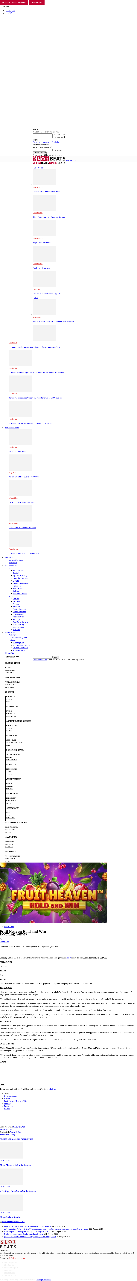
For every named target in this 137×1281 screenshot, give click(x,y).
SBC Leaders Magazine (18, 637)
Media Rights (10, 800)
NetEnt (16, 599)
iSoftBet (16, 591)
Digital (8, 815)
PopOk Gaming (19, 609)
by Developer (11, 565)
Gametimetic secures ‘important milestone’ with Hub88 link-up (35, 398)
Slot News (37, 317)
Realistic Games (19, 617)
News (36, 298)
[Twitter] (11, 950)
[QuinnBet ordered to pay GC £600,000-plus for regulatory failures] (20, 366)
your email (57, 150)
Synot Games (18, 627)
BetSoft (16, 573)
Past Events (10, 859)
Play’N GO (13, 472)
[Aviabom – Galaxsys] (44, 261)
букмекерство (11, 769)
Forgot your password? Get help (46, 142)
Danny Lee (4, 942)
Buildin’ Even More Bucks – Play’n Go (24, 477)
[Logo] (41, 164)
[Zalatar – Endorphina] (20, 445)
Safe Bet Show (19, 650)
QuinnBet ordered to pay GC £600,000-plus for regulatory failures (36, 372)
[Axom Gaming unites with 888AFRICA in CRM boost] (44, 315)
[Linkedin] (26, 950)
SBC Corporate (10, 1262)
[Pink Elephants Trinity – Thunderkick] (20, 546)
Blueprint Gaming (20, 578)
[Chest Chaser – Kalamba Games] (44, 185)
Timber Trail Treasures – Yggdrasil (47, 293)
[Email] (34, 950)
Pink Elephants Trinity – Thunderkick (24, 553)
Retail (7, 702)
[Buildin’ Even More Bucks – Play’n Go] (20, 470)
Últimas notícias (12, 682)
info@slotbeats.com (17, 1258)
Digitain (16, 581)
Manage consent (43, 1279)
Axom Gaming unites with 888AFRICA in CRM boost (54, 321)
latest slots (8, 1106)
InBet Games (18, 588)
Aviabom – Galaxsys (41, 268)
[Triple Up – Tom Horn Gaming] (20, 495)
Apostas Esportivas (13, 754)
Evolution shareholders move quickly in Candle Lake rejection (34, 347)
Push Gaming (18, 614)
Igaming (8, 711)
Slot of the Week (12, 427)
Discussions (10, 830)
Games (8, 667)
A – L (10, 568)
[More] (42, 950)
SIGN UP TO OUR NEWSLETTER (14, 3)
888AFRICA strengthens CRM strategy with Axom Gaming (27, 1226)
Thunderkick (14, 549)
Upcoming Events (12, 856)
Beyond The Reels (20, 648)
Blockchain (10, 786)
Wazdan (16, 630)
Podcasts (12, 640)
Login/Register (11, 827)
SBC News (8, 1270)
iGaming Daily (18, 642)
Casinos (8, 745)
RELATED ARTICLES (7, 1139)
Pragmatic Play (19, 611)
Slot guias (9, 687)
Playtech (16, 606)
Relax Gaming (18, 624)
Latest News (10, 716)
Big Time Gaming (20, 575)
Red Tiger (17, 619)
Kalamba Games (20, 593)
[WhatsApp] (18, 950)
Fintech (8, 783)
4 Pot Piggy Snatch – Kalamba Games (49, 217)
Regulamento (11, 760)
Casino (7, 1098)
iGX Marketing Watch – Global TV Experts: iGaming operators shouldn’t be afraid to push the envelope (46, 1229)
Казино (8, 771)
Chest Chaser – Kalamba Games (46, 191)
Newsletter (10, 653)
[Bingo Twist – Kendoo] (44, 236)
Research (9, 832)
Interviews (13, 562)
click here (53, 1089)
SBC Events (9, 1265)
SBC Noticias (9, 1273)
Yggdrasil (36, 289)
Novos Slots (10, 684)
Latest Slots (39, 168)
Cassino (8, 757)
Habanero (17, 586)
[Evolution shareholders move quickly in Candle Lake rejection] (44, 340)
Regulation (10, 670)
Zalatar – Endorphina (17, 451)
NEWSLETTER (37, 3)
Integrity (9, 803)
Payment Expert (11, 1267)
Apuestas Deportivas (14, 742)
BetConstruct (18, 570)
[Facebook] (3, 950)
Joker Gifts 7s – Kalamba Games (22, 528)
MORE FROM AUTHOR (24, 1139)
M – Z (11, 596)
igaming (7, 1104)
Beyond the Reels (16, 560)
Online (7, 1109)
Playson (16, 604)
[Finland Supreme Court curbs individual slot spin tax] (20, 416)
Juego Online (10, 740)
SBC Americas (10, 1275)
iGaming (8, 699)
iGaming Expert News (15, 1222)
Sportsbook (10, 696)
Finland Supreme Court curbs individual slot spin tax (30, 423)
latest (68, 958)
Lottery (8, 731)
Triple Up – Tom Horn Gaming (21, 502)
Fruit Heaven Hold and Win (15, 1101)
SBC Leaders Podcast (22, 645)
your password (59, 137)
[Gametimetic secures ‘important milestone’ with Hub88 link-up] (20, 391)
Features (9, 557)
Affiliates (9, 673)
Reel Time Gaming (20, 622)
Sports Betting (11, 725)
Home (35, 660)
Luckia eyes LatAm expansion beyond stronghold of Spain (27, 1232)
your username (59, 134)
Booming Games (10, 1096)
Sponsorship (10, 798)
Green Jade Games (21, 583)
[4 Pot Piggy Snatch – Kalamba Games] (44, 210)
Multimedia (10, 632)
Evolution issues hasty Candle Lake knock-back (23, 1234)
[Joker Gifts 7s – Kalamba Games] (20, 521)
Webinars (13, 635)
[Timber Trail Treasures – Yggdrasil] (44, 287)
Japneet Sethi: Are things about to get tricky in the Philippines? (30, 1237)
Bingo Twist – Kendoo (42, 242)
